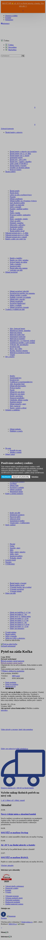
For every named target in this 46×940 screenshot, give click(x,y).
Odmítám (34, 477)
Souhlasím (6, 477)
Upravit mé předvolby (21, 477)
